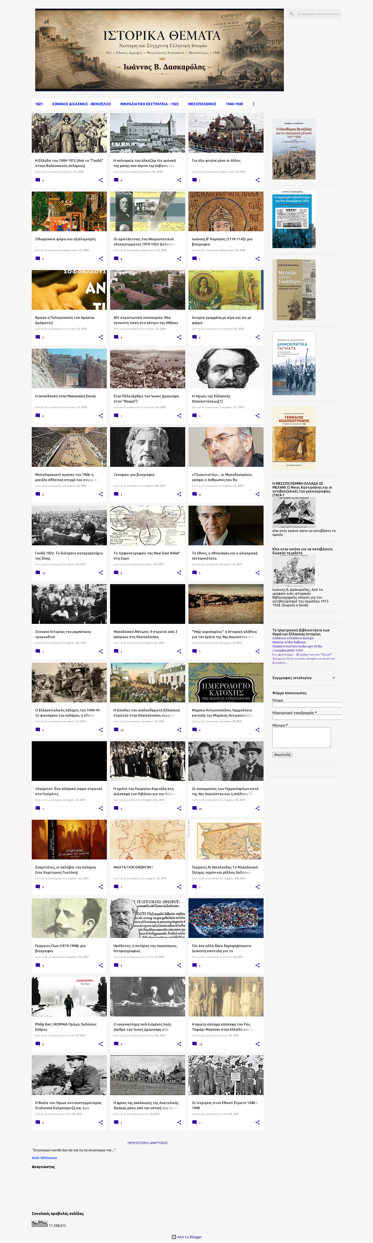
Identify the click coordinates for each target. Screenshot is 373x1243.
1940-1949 (234, 104)
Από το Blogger (189, 1237)
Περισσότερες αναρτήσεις (148, 1143)
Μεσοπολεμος (202, 104)
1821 (39, 104)
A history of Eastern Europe (293, 638)
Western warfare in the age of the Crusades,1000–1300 (297, 648)
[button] (100, 180)
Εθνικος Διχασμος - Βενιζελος (81, 104)
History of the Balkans (289, 642)
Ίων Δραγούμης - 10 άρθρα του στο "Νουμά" (302, 654)
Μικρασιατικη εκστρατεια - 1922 (149, 104)
